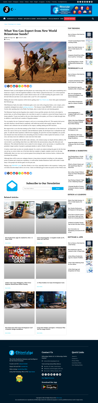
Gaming (18, 24)
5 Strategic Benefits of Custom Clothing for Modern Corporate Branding (76, 188)
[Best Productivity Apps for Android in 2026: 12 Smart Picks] (89, 88)
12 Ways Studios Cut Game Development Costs (50, 283)
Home (6, 24)
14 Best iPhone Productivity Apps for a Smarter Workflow (75, 102)
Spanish (5, 1)
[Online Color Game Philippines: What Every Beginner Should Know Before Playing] (89, 121)
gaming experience (28, 107)
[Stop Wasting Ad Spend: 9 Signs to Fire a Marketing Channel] (89, 181)
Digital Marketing (42, 18)
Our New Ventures (69, 18)
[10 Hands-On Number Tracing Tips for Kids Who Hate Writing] (89, 223)
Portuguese (15, 1)
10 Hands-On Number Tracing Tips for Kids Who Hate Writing (76, 223)
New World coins (44, 100)
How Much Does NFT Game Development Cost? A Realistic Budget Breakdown (19, 328)
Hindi (31, 1)
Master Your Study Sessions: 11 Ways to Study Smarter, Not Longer (76, 48)
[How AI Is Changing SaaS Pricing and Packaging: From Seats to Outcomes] (89, 94)
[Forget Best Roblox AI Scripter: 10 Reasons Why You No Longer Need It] (89, 143)
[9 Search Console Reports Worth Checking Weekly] (89, 41)
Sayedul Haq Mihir (22, 369)
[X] (8, 86)
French (10, 1)
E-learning (54, 1)
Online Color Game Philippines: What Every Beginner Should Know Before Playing (18, 283)
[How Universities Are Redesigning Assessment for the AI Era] (89, 230)
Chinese (27, 1)
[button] (93, 18)
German (21, 1)
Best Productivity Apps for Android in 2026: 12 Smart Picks (19, 238)
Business (20, 18)
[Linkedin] (85, 2)
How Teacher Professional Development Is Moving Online (76, 209)
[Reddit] (11, 86)
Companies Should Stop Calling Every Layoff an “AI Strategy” (76, 56)
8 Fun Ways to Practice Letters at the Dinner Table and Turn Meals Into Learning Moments (76, 216)
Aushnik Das (24, 366)
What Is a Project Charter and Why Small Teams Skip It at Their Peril (75, 165)
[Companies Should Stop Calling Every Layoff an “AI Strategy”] (89, 56)
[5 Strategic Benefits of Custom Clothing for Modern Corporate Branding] (89, 187)
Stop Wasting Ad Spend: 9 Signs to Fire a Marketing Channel (76, 180)
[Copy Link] (22, 86)
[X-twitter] (80, 2)
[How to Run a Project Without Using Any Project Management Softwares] (89, 173)
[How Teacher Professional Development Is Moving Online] (89, 209)
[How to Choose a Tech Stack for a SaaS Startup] (89, 35)
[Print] (28, 86)
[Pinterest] (82, 2)
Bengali (36, 1)
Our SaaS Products (53, 18)
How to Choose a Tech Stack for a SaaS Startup (76, 35)
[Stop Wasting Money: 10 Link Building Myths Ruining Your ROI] (89, 62)
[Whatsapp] (19, 86)
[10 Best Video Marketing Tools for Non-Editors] (89, 263)
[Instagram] (87, 2)
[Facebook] (78, 2)
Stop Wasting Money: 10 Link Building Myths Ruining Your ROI (75, 63)
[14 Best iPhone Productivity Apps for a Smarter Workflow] (89, 102)
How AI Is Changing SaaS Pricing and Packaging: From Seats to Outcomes (75, 95)
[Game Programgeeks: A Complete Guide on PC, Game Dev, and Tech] (89, 113)
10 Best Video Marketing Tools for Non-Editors (76, 263)
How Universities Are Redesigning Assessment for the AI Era (76, 230)
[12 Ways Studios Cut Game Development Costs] (89, 129)
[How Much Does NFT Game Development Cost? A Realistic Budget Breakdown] (89, 136)
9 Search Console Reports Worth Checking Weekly (76, 41)
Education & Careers (30, 18)
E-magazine (41, 1)
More (61, 18)
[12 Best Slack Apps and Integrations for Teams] (89, 270)
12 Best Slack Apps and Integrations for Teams (74, 270)
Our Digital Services (62, 1)
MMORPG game (16, 165)
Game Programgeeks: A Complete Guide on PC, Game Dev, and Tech (50, 238)
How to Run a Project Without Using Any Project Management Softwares (76, 173)
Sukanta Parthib (23, 363)
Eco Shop (48, 1)
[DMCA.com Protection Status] (19, 382)
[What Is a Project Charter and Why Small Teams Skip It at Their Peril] (89, 165)
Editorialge (59, 397)
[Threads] (89, 2)
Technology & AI (12, 18)
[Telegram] (30, 86)
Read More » (8, 243)
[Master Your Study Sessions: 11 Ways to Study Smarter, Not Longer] (89, 48)
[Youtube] (92, 2)
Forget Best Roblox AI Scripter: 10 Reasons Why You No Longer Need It (51, 328)
